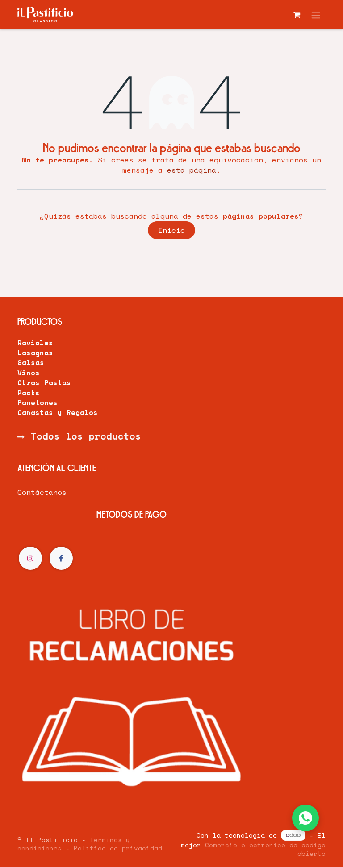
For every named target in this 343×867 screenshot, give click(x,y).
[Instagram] (30, 558)
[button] (305, 818)
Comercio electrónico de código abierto (265, 849)
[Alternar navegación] (316, 14)
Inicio (171, 230)
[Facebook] (61, 558)
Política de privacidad (118, 848)
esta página (191, 170)
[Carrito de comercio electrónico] (296, 14)
